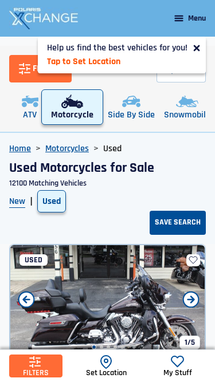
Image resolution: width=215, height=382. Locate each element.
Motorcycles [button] (67, 149)
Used (51, 201)
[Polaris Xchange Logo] (43, 18)
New (17, 201)
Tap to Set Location (83, 62)
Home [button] (20, 149)
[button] (94, 347)
